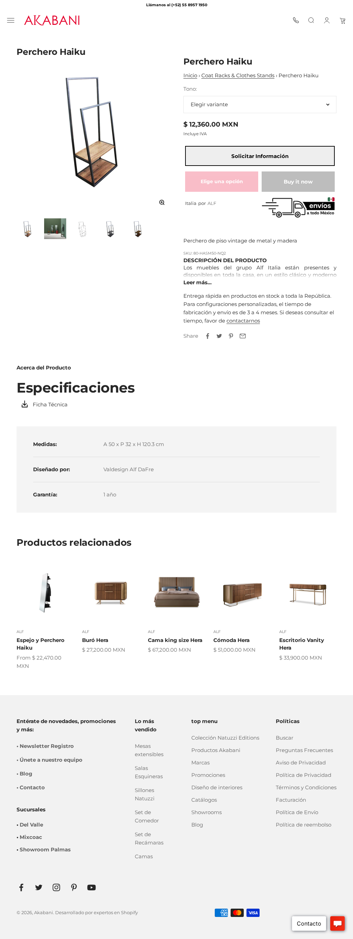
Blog (197, 824)
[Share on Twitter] (219, 336)
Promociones (208, 775)
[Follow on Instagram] (56, 887)
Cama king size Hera (175, 640)
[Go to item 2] (55, 228)
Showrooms (206, 812)
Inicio (190, 75)
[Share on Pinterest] (231, 336)
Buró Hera (95, 640)
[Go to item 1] (28, 228)
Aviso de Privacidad (301, 762)
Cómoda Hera (231, 640)
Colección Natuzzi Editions (225, 737)
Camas (144, 856)
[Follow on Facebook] (21, 887)
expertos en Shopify (116, 912)
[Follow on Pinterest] (74, 887)
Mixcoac (31, 837)
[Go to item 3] (83, 228)
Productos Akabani (215, 750)
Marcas (200, 762)
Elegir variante (209, 104)
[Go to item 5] (138, 228)
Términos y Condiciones (306, 787)
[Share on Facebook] (207, 336)
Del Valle (31, 824)
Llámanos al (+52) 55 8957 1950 (176, 4)
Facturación (291, 800)
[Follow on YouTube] (91, 887)
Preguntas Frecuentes (304, 750)
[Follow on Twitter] (38, 887)
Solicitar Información (260, 156)
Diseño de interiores (216, 787)
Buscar (284, 737)
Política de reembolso (303, 824)
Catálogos (204, 800)
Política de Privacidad (303, 775)
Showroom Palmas (45, 849)
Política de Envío (297, 812)
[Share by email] (243, 336)
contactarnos (243, 320)
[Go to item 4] (110, 228)
